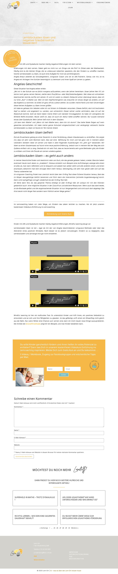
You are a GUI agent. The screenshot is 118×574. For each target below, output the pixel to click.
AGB (35, 556)
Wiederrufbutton (76, 559)
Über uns (45, 2)
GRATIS (32, 2)
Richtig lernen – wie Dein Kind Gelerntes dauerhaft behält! (35, 517)
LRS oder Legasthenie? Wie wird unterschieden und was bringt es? (79, 498)
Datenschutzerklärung (79, 554)
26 (57, 528)
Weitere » (74, 528)
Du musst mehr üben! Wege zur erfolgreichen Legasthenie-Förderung (82, 517)
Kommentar (18, 406)
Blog (57, 2)
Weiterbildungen (84, 2)
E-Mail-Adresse (20, 437)
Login (70, 7)
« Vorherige (44, 528)
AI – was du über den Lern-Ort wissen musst (65, 571)
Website (17, 445)
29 (66, 528)
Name (16, 430)
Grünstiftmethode (33, 324)
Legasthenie (28, 33)
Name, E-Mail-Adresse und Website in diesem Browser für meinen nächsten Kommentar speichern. (50, 452)
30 (69, 528)
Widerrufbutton (39, 560)
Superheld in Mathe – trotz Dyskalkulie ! (35, 498)
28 (63, 528)
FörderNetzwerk (103, 2)
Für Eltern (67, 2)
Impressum (73, 552)
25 (54, 528)
